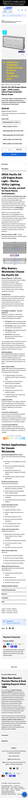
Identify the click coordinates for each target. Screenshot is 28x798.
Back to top (14, 667)
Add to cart (19, 149)
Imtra (3, 789)
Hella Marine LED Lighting (19, 788)
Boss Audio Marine (5, 788)
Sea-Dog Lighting (21, 794)
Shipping (4, 111)
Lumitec (6, 789)
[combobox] (14, 15)
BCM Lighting (14, 787)
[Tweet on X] (6, 628)
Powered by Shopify (16, 783)
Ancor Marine (16, 785)
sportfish (15, 214)
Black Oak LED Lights (6, 787)
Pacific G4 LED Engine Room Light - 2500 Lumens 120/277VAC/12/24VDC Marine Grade (11, 22)
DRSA (12, 788)
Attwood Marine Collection (7, 785)
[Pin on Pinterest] (12, 628)
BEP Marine (21, 787)
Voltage (6, 310)
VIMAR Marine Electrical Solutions (8, 792)
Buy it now (14, 154)
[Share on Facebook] (9, 628)
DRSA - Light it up (6, 84)
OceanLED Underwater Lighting (8, 791)
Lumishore (12, 789)
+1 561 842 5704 (15, 756)
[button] (22, 10)
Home (3, 20)
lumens (21, 207)
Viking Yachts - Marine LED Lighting (9, 794)
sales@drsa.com (15, 759)
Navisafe (17, 789)
